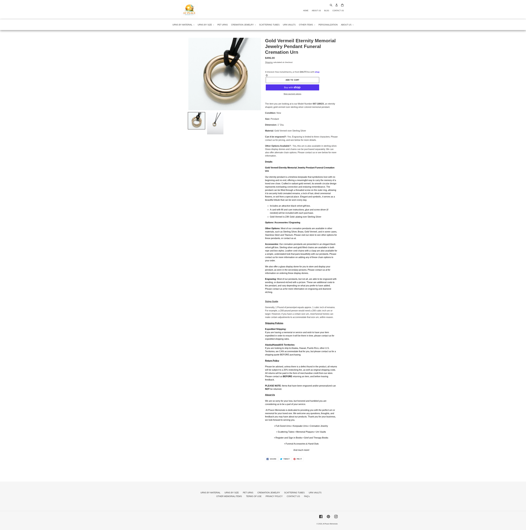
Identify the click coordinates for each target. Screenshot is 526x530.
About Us (316, 11)
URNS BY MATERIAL (210, 492)
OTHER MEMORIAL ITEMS (229, 496)
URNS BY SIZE (232, 492)
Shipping (269, 62)
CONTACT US (293, 496)
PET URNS (248, 492)
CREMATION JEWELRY (268, 492)
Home (305, 11)
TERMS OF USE (253, 496)
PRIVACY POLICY (274, 496)
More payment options (292, 94)
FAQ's (307, 496)
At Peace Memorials (330, 524)
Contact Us (338, 11)
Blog (326, 11)
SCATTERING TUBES (294, 492)
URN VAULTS (315, 492)
